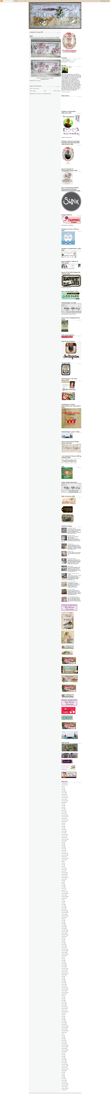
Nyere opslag (33, 90)
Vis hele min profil (65, 91)
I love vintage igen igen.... (74, 596)
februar (63, 792)
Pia (71, 67)
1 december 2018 (71, 582)
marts (62, 791)
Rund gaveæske (71, 535)
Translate (72, 61)
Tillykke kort (70, 551)
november (63, 783)
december (63, 796)
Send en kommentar (34, 88)
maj (62, 788)
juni (62, 786)
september (63, 784)
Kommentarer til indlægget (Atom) (43, 93)
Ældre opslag (57, 90)
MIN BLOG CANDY (72, 558)
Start (45, 90)
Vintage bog (70, 544)
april (62, 789)
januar (62, 794)
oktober (63, 799)
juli (62, 804)
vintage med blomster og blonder (73, 574)
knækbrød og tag (72, 528)
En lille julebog (71, 589)
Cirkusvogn (70, 566)
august (63, 802)
